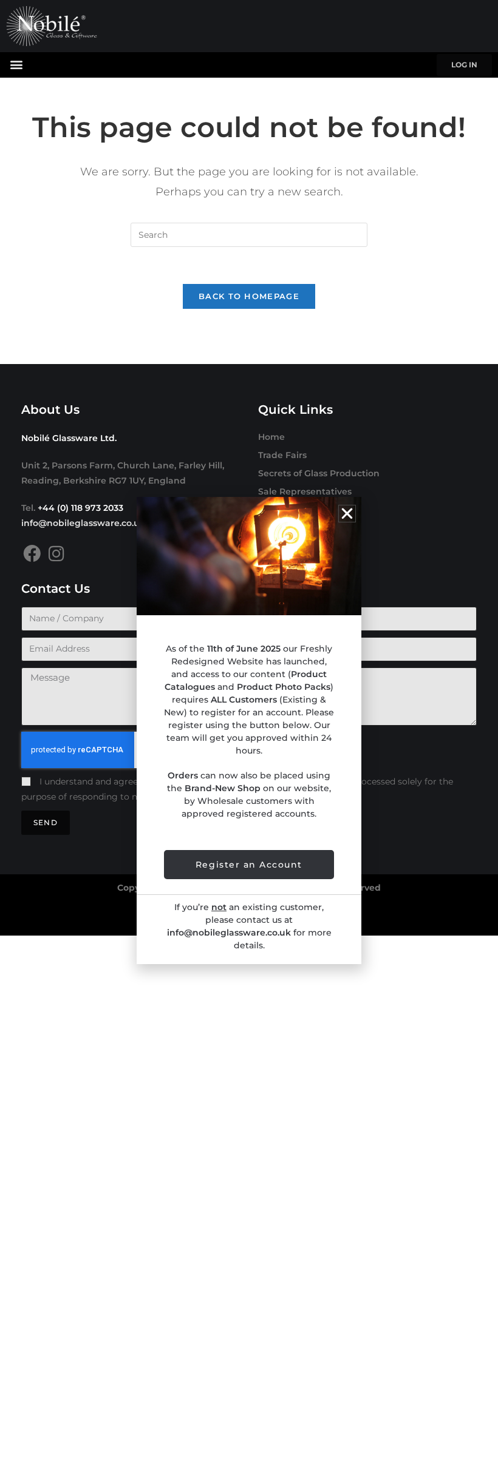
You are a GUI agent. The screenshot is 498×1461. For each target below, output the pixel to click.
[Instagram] (56, 553)
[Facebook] (32, 553)
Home (271, 436)
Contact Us (282, 546)
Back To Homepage (249, 296)
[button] (16, 64)
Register (276, 527)
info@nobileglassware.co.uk (83, 523)
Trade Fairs (282, 455)
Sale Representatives (305, 491)
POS (267, 509)
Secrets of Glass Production (319, 473)
